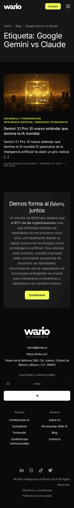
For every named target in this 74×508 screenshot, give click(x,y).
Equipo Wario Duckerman (20, 163)
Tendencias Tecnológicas (51, 122)
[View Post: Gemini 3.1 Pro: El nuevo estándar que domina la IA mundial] (37, 92)
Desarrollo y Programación (22, 119)
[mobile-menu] (67, 6)
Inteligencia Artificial (18, 122)
